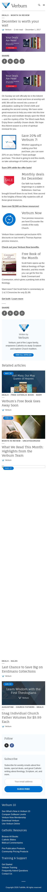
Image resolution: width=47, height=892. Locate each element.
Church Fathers (25, 707)
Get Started (7, 864)
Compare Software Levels (14, 814)
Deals (5, 15)
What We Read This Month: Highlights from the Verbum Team (22, 451)
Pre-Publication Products (13, 848)
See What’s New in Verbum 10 (16, 811)
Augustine (8, 707)
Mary (39, 395)
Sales (14, 661)
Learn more (17, 299)
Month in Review (20, 15)
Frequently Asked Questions (15, 871)
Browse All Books (10, 836)
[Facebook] (12, 745)
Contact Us (7, 874)
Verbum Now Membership (14, 817)
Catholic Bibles (9, 840)
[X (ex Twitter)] (6, 745)
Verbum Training (9, 867)
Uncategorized (31, 441)
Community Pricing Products (15, 851)
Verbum (8, 30)
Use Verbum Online (11, 824)
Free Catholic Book (22, 395)
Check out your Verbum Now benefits (20, 247)
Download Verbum (10, 820)
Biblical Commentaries (12, 843)
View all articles (23, 355)
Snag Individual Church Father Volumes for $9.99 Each (21, 717)
